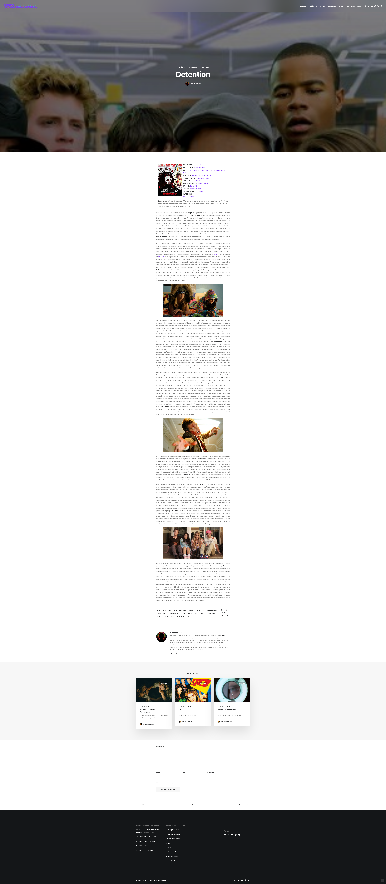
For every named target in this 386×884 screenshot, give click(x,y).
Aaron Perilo (167, 610)
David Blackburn (197, 181)
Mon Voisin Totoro (172, 856)
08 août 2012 (201, 191)
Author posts (174, 653)
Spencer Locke (214, 170)
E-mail (184, 772)
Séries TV (313, 6)
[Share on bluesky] (222, 615)
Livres (341, 6)
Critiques (182, 67)
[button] (365, 6)
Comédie (192, 189)
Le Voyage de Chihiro (173, 830)
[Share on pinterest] (222, 613)
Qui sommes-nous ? (354, 6)
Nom (158, 772)
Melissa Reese (203, 183)
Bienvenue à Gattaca (173, 839)
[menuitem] (303, 6)
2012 (158, 610)
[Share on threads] (226, 610)
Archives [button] (303, 6)
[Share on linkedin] (225, 613)
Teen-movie (180, 616)
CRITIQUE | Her (141, 846)
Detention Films (199, 168)
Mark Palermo (206, 175)
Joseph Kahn (198, 165)
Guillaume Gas (196, 83)
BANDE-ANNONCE (189, 197)
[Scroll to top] (382, 880)
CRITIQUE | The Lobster (144, 850)
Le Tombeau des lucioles (174, 852)
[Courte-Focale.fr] (21, 6)
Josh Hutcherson (194, 170)
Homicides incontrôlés (227, 710)
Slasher (198, 189)
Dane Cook (204, 170)
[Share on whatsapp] (227, 613)
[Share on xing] (225, 615)
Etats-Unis (193, 186)
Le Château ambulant (173, 834)
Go (180, 710)
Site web (210, 772)
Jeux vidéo (332, 6)
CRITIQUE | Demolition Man (145, 841)
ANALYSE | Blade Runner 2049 (146, 837)
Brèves (322, 6)
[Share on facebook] (221, 610)
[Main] (193, 805)
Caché (168, 843)
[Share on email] (227, 615)
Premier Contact (171, 861)
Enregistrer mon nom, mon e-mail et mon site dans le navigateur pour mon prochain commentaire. (190, 783)
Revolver (169, 847)
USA (188, 616)
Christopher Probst (202, 178)
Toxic (215, 254)
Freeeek (161, 257)
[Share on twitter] (224, 610)
